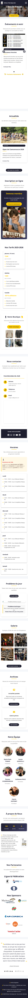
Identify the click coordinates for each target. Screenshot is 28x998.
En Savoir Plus (7, 67)
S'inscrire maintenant (14, 204)
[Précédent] (3, 51)
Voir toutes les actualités (13, 170)
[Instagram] (14, 434)
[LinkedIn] (20, 434)
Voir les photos (14, 724)
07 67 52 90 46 (11, 391)
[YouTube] (17, 434)
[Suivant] (24, 51)
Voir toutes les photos (13, 666)
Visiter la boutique (14, 327)
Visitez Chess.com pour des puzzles (14, 611)
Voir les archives (14, 704)
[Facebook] (8, 434)
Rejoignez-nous (14, 15)
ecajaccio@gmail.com (13, 397)
